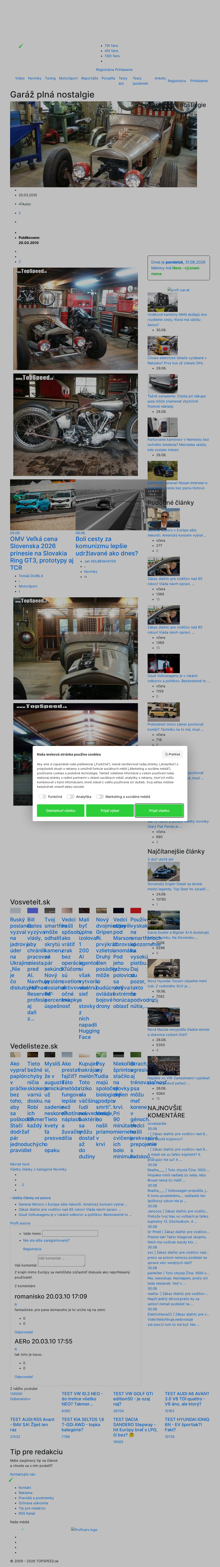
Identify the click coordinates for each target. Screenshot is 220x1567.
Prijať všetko (159, 810)
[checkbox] (49, 796)
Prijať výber (110, 810)
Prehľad (174, 754)
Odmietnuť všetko (60, 810)
